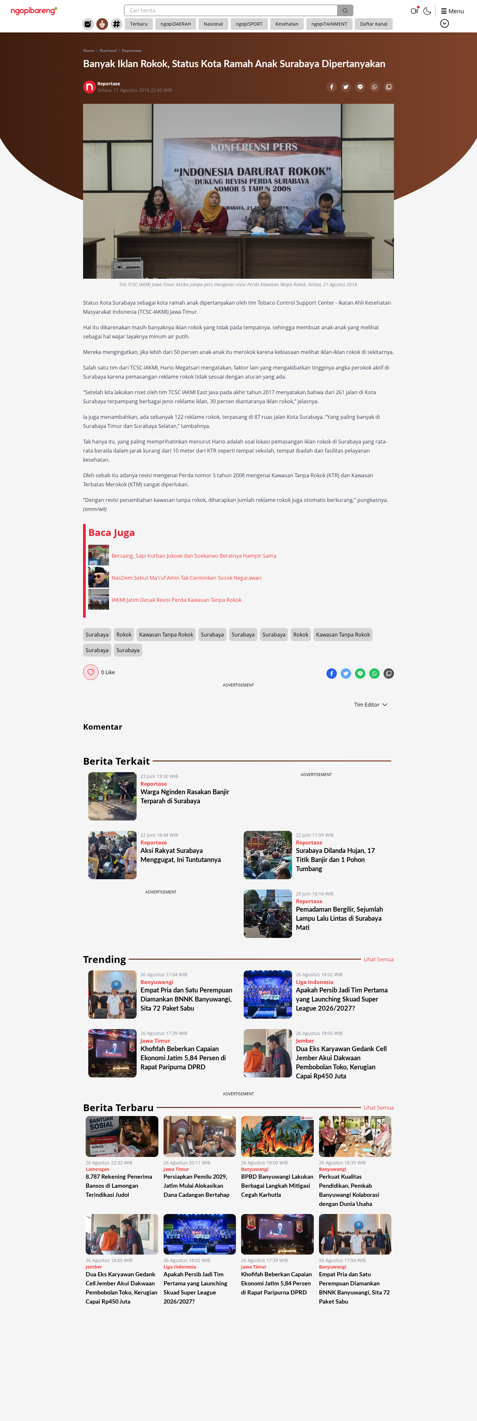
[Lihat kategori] (444, 23)
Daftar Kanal (373, 24)
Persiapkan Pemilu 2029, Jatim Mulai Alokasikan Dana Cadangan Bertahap (196, 1186)
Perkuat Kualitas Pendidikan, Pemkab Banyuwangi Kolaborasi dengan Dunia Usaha (349, 1190)
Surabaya (97, 634)
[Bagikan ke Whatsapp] (375, 87)
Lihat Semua (379, 959)
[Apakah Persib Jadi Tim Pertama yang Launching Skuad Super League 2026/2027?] (268, 994)
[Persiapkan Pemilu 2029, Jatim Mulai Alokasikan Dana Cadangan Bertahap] (200, 1136)
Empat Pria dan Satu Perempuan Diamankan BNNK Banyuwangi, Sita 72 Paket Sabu (186, 999)
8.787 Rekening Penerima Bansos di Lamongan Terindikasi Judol (119, 1186)
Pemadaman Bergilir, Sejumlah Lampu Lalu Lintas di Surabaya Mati (339, 918)
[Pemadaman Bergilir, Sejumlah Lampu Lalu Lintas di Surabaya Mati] (268, 914)
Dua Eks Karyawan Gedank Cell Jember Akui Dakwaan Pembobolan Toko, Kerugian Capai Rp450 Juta (121, 1288)
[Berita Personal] (102, 24)
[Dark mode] (427, 11)
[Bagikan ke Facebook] (332, 87)
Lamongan (97, 1169)
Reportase (131, 50)
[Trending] (88, 24)
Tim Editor (367, 704)
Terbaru (139, 24)
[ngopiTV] (414, 11)
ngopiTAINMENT (329, 24)
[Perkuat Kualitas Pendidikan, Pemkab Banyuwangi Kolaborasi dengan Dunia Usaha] (355, 1136)
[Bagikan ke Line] (361, 87)
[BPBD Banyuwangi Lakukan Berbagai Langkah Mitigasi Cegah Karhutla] (277, 1136)
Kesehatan (287, 24)
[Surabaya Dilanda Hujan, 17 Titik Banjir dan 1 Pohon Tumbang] (268, 855)
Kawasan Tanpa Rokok (166, 634)
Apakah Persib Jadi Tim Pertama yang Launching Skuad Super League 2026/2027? (342, 999)
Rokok (123, 634)
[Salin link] (389, 87)
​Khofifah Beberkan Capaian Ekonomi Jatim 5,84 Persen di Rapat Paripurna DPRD (183, 1058)
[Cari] (345, 10)
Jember (305, 1040)
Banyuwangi (157, 982)
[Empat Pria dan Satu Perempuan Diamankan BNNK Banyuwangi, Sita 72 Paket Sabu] (112, 994)
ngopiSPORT (249, 24)
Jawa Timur (155, 1040)
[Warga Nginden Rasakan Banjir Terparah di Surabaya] (112, 796)
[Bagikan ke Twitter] (346, 87)
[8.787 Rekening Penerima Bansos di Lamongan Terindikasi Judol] (122, 1136)
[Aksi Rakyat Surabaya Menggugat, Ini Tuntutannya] (112, 855)
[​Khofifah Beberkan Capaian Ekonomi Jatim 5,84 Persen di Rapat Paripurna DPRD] (112, 1055)
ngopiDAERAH (176, 24)
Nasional (213, 24)
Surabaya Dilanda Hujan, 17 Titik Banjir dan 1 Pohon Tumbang (335, 860)
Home (88, 50)
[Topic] (116, 24)
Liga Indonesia (315, 982)
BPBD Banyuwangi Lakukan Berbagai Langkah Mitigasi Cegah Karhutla (277, 1186)
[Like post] (91, 672)
